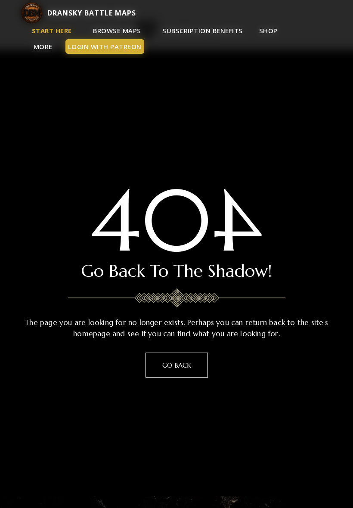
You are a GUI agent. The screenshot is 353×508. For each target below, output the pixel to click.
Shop (268, 30)
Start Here (52, 30)
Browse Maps (117, 30)
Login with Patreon (105, 46)
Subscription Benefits (202, 30)
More (43, 46)
